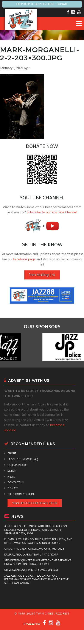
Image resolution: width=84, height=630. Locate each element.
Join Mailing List (42, 275)
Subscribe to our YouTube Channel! (52, 212)
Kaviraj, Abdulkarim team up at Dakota (31, 554)
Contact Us (16, 482)
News (11, 477)
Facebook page (24, 259)
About (12, 453)
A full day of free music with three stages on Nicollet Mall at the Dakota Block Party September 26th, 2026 (35, 530)
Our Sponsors (17, 465)
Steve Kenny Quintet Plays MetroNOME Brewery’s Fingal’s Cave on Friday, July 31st (37, 562)
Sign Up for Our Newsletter (34, 503)
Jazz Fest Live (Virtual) (23, 459)
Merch (12, 471)
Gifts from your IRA (21, 494)
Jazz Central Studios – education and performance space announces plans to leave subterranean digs (36, 579)
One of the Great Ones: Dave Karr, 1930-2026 (34, 549)
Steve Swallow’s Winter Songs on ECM (31, 570)
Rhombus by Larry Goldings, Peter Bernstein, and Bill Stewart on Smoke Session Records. (38, 541)
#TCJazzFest (31, 623)
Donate (13, 488)
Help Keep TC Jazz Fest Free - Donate (42, 4)
